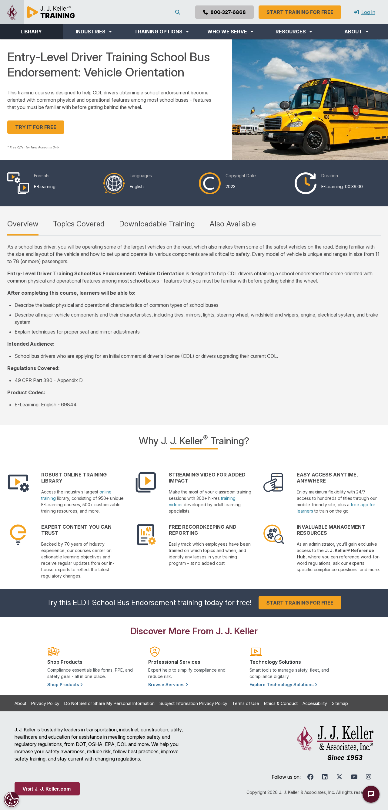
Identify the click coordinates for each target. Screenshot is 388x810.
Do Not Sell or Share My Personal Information (109, 703)
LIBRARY (31, 32)
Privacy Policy (45, 703)
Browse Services (167, 684)
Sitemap (340, 703)
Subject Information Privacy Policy (193, 703)
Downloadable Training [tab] (157, 223)
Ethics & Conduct (281, 703)
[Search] (178, 12)
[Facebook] (310, 777)
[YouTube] (354, 777)
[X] (339, 777)
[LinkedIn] (325, 777)
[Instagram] (368, 777)
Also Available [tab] (232, 223)
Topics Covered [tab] (79, 223)
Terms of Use (245, 703)
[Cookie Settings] (11, 799)
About (20, 703)
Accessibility (315, 703)
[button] (94, 31)
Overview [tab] (22, 223)
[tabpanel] (194, 325)
